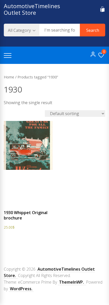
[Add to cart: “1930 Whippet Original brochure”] (15, 204)
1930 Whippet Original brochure (25, 215)
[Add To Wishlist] (24, 204)
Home (9, 76)
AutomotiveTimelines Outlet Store (32, 9)
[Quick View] (33, 204)
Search (92, 30)
